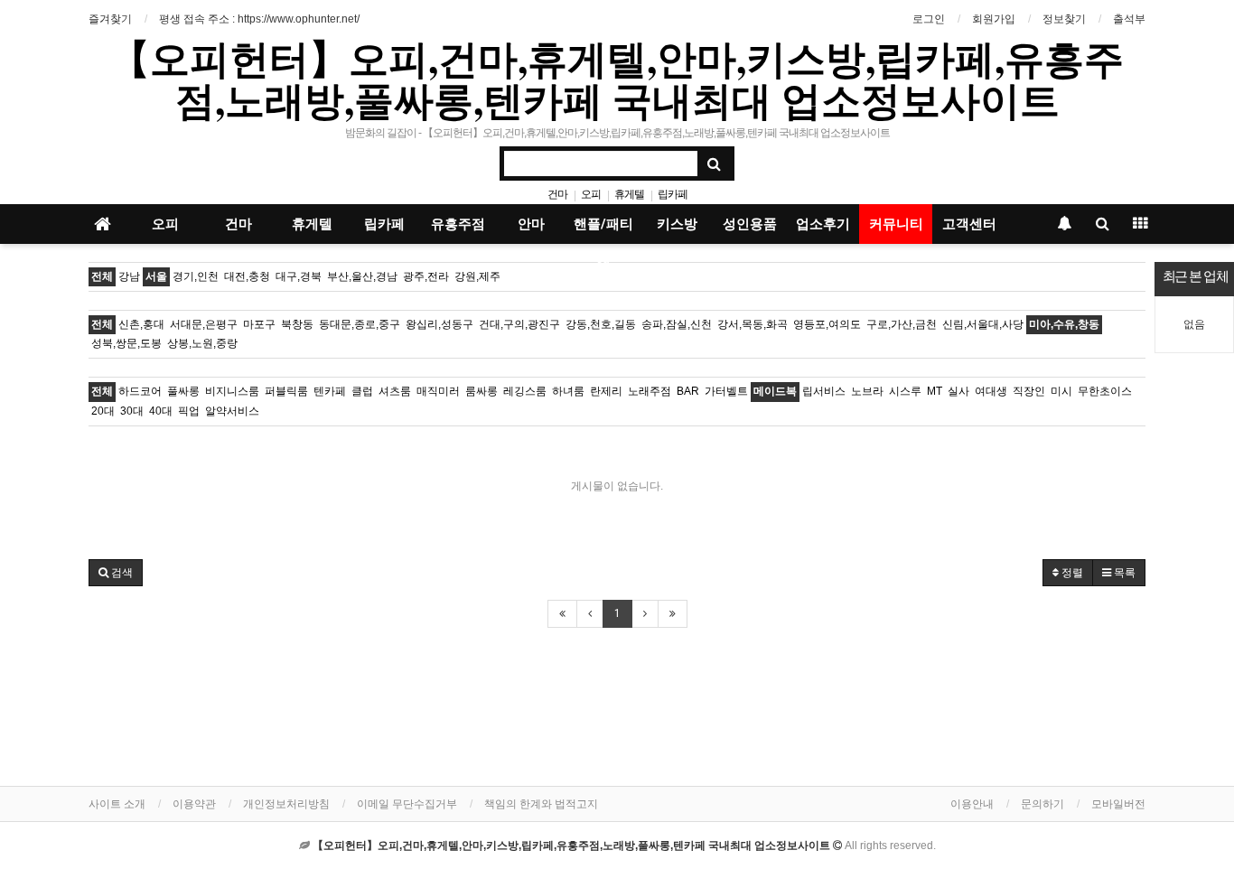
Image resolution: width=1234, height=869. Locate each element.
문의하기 (1042, 804)
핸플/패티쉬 (603, 230)
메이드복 (775, 391)
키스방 (677, 224)
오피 (591, 194)
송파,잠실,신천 (676, 324)
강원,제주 (477, 276)
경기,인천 (196, 276)
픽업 (189, 411)
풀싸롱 (183, 391)
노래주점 (649, 391)
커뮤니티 (896, 224)
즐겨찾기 (110, 19)
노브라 (867, 391)
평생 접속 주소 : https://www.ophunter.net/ (259, 19)
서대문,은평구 (204, 324)
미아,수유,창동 (1064, 324)
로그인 (928, 19)
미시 (1061, 391)
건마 (557, 194)
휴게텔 (629, 194)
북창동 (297, 324)
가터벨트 (726, 391)
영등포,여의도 (827, 324)
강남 (129, 276)
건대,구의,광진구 (519, 324)
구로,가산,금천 (901, 324)
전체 (102, 276)
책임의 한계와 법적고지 (541, 804)
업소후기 (823, 224)
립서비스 (824, 391)
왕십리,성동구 (439, 324)
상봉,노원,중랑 (202, 343)
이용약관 (194, 804)
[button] (116, 572)
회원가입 (993, 19)
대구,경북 (299, 276)
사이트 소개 (117, 804)
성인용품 (750, 224)
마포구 (259, 324)
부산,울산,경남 (362, 276)
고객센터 (969, 224)
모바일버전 (1118, 804)
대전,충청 (247, 276)
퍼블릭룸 (286, 391)
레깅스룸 (525, 391)
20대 (103, 411)
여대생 (991, 391)
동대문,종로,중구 (359, 324)
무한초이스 (1105, 391)
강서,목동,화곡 (752, 324)
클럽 (362, 391)
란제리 (606, 391)
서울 (156, 276)
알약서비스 (232, 411)
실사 (958, 391)
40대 (161, 411)
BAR (688, 391)
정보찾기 (1064, 19)
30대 (132, 411)
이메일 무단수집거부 (407, 804)
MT (934, 391)
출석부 (1129, 19)
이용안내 (972, 804)
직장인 (1029, 391)
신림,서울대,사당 (983, 324)
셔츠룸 (395, 391)
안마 (531, 224)
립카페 (672, 194)
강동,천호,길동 (601, 324)
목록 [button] (1123, 572)
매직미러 (438, 391)
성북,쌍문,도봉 (126, 343)
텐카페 (329, 391)
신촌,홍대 (141, 324)
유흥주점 (458, 224)
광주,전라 (426, 276)
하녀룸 (568, 391)
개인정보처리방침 (286, 804)
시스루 (905, 391)
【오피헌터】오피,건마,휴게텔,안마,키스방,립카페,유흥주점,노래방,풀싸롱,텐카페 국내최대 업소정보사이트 (617, 78)
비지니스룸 (232, 391)
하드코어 (140, 391)
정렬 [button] (1071, 572)
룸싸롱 (481, 391)
